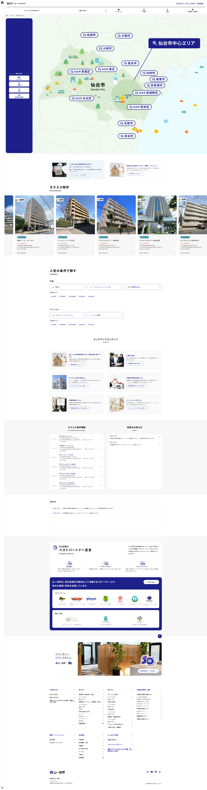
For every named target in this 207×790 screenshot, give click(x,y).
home (7, 15)
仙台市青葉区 (62, 296)
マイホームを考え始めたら (32, 10)
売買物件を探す (20, 15)
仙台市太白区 (91, 296)
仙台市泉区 (53, 296)
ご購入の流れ (82, 10)
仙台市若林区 (82, 296)
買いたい (12, 15)
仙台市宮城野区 (72, 296)
